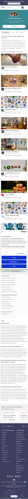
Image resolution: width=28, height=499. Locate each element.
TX (2, 271)
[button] (25, 67)
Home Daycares (5, 32)
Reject (14, 266)
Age (17, 32)
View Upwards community (8, 409)
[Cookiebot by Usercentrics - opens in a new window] (21, 232)
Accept (14, 257)
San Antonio (7, 271)
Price (13, 32)
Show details (21, 253)
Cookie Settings (13, 261)
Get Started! (14, 26)
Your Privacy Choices (19, 482)
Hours (22, 32)
